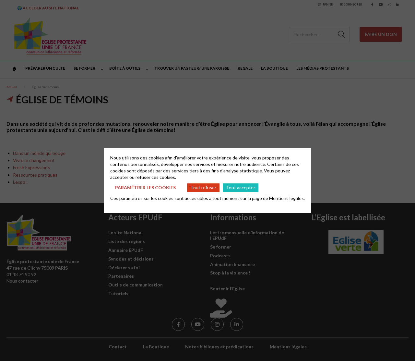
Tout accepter (240, 187)
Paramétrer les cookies (145, 187)
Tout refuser (203, 187)
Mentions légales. (287, 198)
